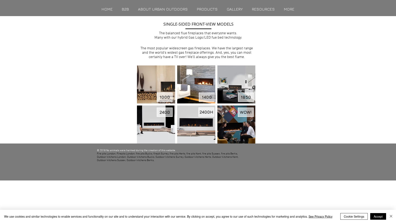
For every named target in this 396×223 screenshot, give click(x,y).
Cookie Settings (354, 216)
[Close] (391, 216)
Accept (378, 216)
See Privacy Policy (320, 216)
